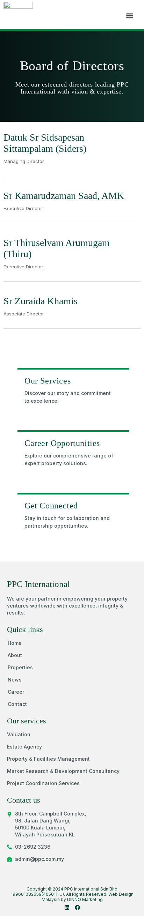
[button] (129, 15)
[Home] (118, 380)
